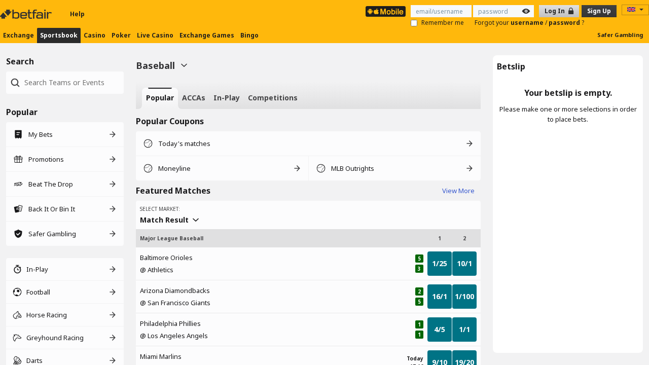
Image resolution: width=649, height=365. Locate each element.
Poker (121, 35)
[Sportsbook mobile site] (386, 11)
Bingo (249, 35)
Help (77, 14)
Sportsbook (59, 35)
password (565, 22)
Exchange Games (206, 35)
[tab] (160, 98)
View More (458, 190)
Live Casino (155, 35)
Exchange (18, 35)
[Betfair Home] (27, 14)
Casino (94, 35)
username (528, 22)
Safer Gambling (620, 35)
